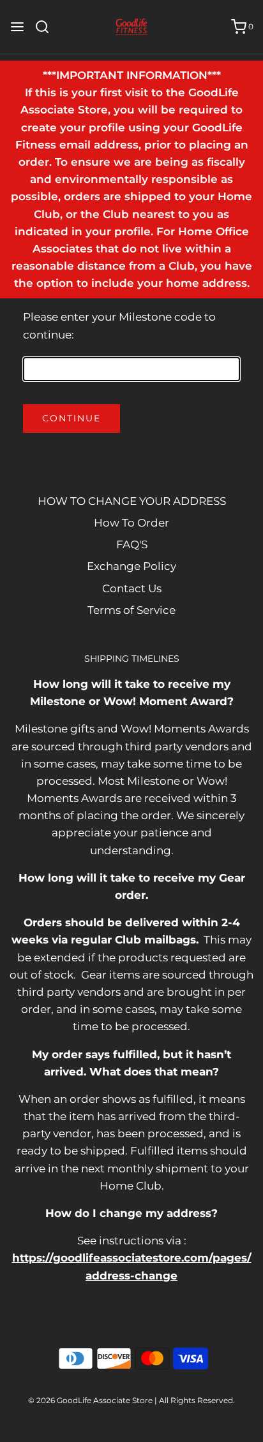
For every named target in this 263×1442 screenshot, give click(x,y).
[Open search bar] (46, 27)
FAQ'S (131, 544)
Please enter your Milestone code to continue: (119, 325)
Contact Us (132, 588)
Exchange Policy (131, 566)
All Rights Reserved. (197, 1400)
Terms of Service (131, 610)
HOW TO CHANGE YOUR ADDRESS (132, 501)
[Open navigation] (17, 27)
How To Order (131, 522)
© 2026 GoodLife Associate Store (90, 1400)
